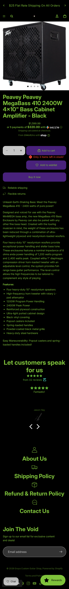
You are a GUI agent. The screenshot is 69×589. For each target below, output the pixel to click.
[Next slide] (65, 5)
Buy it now (34, 176)
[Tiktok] (41, 583)
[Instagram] (28, 583)
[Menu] (4, 16)
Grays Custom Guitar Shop (28, 568)
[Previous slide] (4, 5)
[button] (34, 127)
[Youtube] (34, 583)
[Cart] (65, 16)
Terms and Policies (34, 575)
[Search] (12, 16)
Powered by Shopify (52, 568)
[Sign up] (61, 551)
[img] (34, 376)
